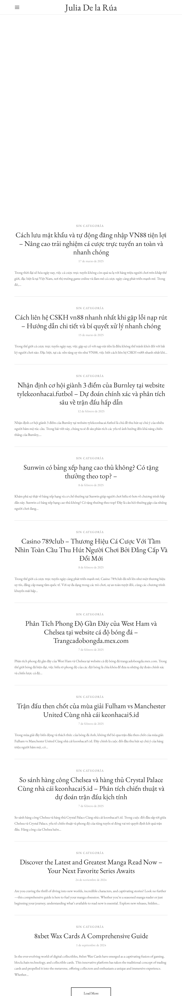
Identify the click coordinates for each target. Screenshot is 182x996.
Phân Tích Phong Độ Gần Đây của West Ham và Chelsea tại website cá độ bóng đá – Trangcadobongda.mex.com (91, 632)
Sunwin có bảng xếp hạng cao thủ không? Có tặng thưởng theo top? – (91, 471)
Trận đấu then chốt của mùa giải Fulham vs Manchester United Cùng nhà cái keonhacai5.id (91, 710)
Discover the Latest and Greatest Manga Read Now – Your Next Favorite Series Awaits (91, 866)
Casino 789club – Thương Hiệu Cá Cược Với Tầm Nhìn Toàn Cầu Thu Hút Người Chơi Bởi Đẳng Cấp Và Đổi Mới (91, 549)
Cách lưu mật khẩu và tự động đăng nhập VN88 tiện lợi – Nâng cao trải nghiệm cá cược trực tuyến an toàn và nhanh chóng (91, 243)
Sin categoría (90, 226)
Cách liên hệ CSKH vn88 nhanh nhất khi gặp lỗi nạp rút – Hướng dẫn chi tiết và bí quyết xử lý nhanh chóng (91, 321)
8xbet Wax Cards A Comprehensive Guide (91, 935)
